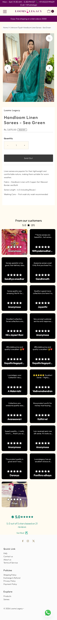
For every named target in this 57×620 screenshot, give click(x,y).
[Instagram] (28, 540)
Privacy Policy (9, 581)
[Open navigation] (5, 11)
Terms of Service (10, 562)
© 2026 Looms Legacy (13, 608)
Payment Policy (10, 584)
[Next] (49, 68)
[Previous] (7, 68)
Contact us (8, 556)
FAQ (5, 553)
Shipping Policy (9, 575)
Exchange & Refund (11, 578)
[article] (14, 242)
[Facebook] (22, 540)
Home (5, 27)
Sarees (6, 599)
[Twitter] (33, 540)
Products (7, 596)
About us (7, 559)
